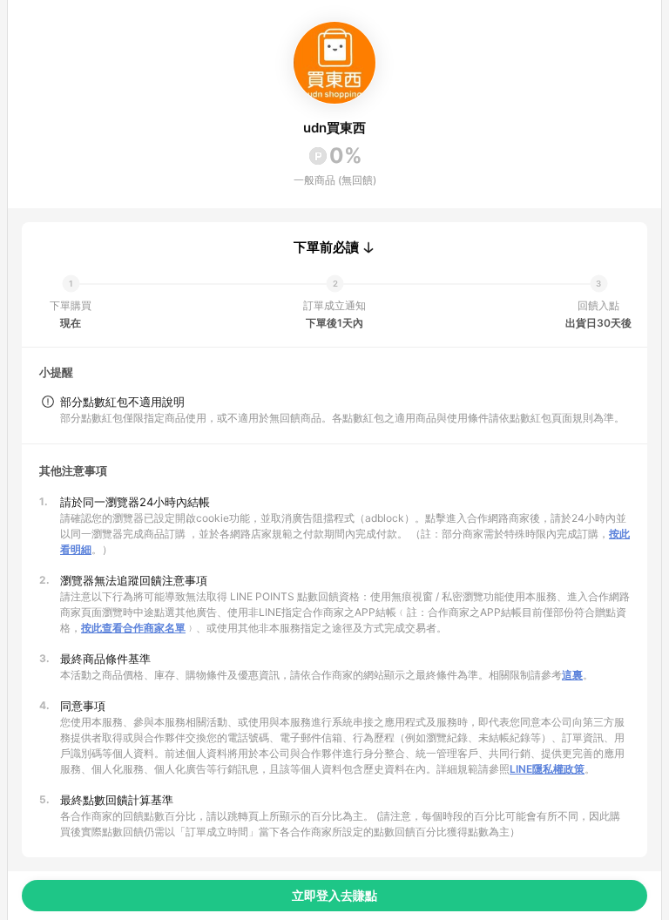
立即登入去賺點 (334, 895)
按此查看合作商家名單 (133, 627)
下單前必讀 (326, 247)
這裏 (572, 674)
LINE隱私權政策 (547, 768)
